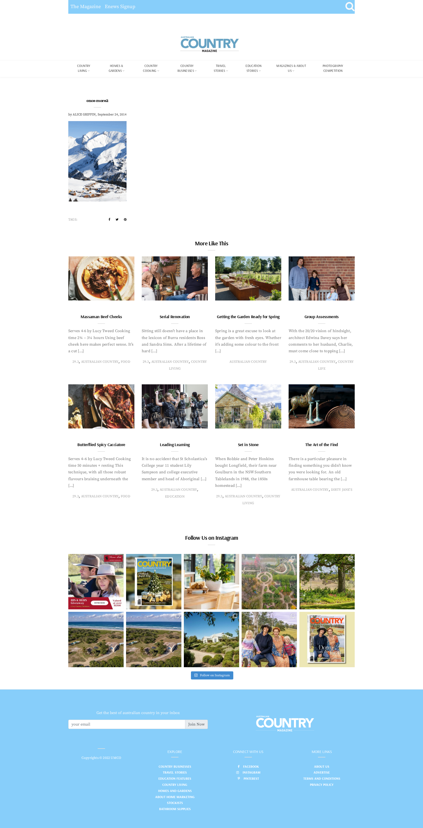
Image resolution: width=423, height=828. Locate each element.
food (125, 362)
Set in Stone (248, 444)
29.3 (75, 362)
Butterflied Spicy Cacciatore (101, 444)
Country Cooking (150, 68)
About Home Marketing (175, 797)
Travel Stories (220, 68)
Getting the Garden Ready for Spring (248, 316)
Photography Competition (333, 68)
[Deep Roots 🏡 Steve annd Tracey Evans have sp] (327, 581)
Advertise (322, 772)
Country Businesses (185, 68)
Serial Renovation (175, 316)
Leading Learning (174, 444)
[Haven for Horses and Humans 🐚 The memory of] (96, 639)
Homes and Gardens (175, 791)
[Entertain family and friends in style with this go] (211, 581)
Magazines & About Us (291, 68)
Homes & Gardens (116, 68)
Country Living (174, 784)
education (175, 496)
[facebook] (109, 220)
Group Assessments (322, 316)
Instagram (251, 772)
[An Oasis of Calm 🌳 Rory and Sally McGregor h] (211, 639)
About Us (321, 766)
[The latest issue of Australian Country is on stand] (153, 581)
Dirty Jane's (341, 490)
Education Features (174, 778)
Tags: (72, 219)
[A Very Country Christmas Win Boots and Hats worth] (96, 581)
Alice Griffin (84, 114)
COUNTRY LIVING (83, 68)
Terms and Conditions (321, 778)
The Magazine (85, 7)
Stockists (175, 803)
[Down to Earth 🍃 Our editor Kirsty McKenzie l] (269, 639)
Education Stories (253, 68)
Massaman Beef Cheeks (101, 316)
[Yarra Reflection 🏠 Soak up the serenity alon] (269, 581)
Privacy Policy (321, 784)
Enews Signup (120, 7)
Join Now (196, 724)
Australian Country (99, 362)
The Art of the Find (321, 444)
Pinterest (251, 778)
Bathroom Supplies (175, 809)
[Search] (349, 6)
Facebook (251, 766)
